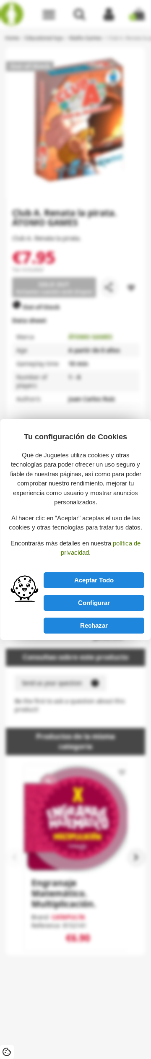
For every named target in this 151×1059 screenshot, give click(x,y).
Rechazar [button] (94, 625)
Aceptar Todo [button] (94, 580)
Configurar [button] (94, 602)
